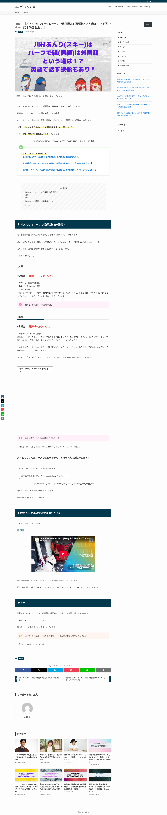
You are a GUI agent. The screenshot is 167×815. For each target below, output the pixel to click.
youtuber (123, 37)
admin (27, 717)
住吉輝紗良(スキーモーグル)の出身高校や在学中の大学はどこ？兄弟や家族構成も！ (57, 163)
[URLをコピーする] (103, 670)
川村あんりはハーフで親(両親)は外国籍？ (41, 192)
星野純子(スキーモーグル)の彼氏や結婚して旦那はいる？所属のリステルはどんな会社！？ (59, 170)
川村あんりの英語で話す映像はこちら (39, 201)
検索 (147, 24)
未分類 (20, 32)
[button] (23, 670)
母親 (27, 197)
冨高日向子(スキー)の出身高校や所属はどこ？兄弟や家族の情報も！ (50, 157)
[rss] (147, 1)
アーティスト (125, 42)
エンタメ (123, 47)
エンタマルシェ (25, 6)
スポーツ (123, 51)
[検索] (150, 1)
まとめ (27, 205)
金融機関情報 (125, 66)
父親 (27, 195)
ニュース (123, 56)
